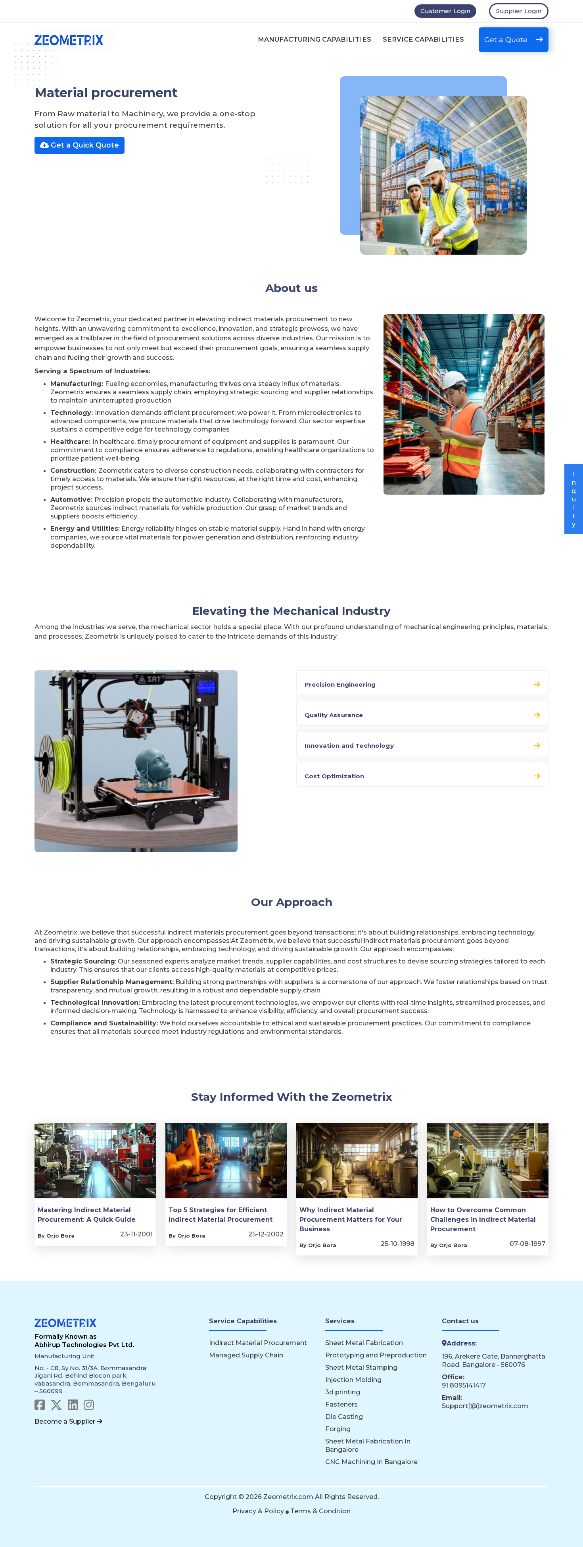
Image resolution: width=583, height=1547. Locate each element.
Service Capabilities (423, 39)
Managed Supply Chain (246, 1355)
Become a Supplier (66, 1421)
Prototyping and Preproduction (376, 1355)
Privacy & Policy (259, 1511)
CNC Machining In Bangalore (371, 1462)
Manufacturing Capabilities (314, 39)
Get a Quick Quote (84, 145)
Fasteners (341, 1404)
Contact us (460, 1321)
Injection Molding (353, 1380)
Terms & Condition (320, 1511)
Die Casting (344, 1416)
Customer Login (445, 11)
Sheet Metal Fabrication (364, 1343)
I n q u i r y (573, 499)
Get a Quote (506, 39)
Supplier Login (518, 11)
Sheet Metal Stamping (361, 1367)
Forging (338, 1429)
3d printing (342, 1392)
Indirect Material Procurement (258, 1343)
